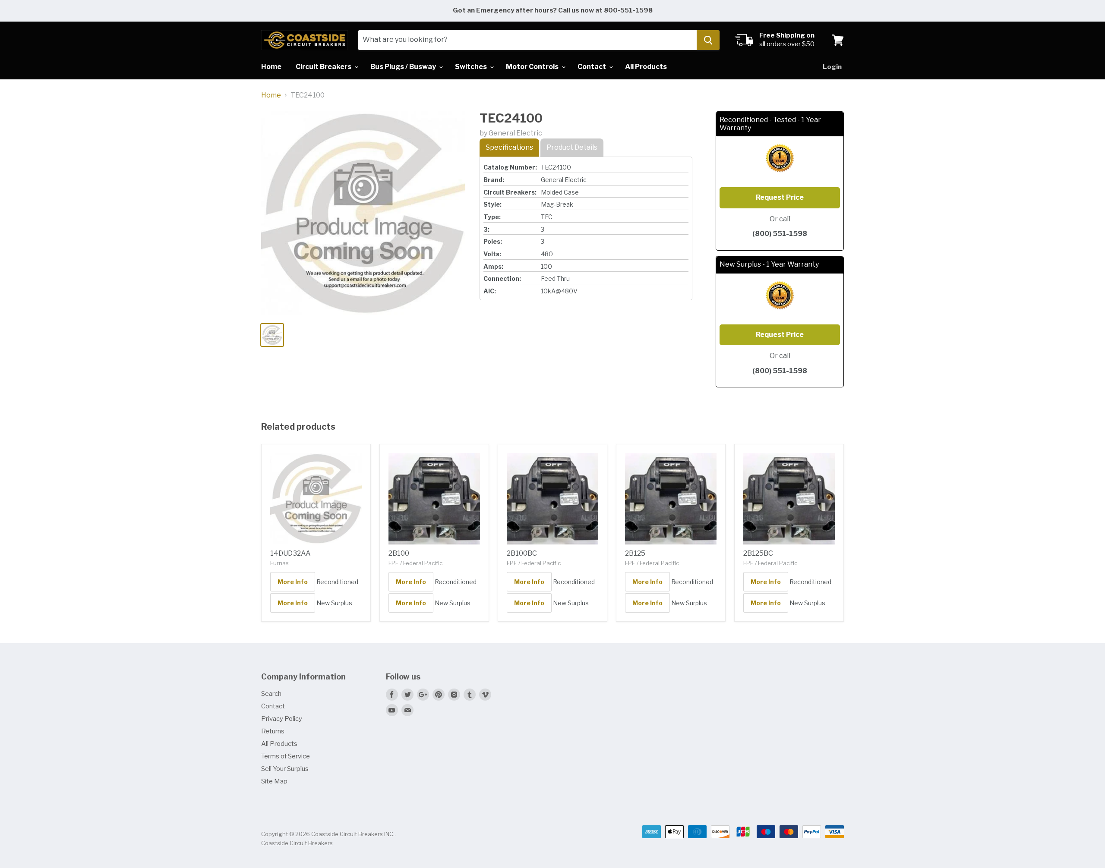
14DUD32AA (290, 553)
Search (271, 694)
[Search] (708, 40)
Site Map (274, 781)
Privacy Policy (281, 719)
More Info (293, 581)
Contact (592, 67)
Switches (471, 67)
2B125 (635, 553)
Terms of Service (285, 756)
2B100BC (522, 553)
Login (832, 67)
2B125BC (758, 553)
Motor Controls (533, 67)
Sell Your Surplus (285, 769)
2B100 (398, 553)
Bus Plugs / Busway (403, 67)
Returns (272, 731)
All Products (646, 67)
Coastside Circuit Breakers (297, 843)
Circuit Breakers (324, 67)
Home (271, 67)
